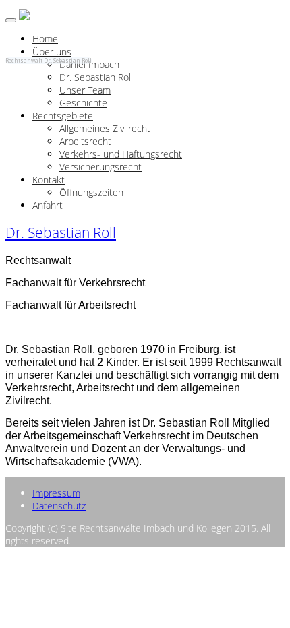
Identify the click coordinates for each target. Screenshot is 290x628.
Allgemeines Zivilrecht (104, 128)
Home (45, 38)
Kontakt (48, 179)
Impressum (56, 492)
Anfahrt (47, 205)
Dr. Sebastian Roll (96, 77)
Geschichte (83, 102)
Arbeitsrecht (85, 141)
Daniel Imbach (89, 64)
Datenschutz (59, 505)
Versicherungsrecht (100, 166)
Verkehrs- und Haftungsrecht (120, 154)
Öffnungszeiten (91, 192)
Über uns (51, 51)
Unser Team (85, 90)
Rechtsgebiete (62, 115)
